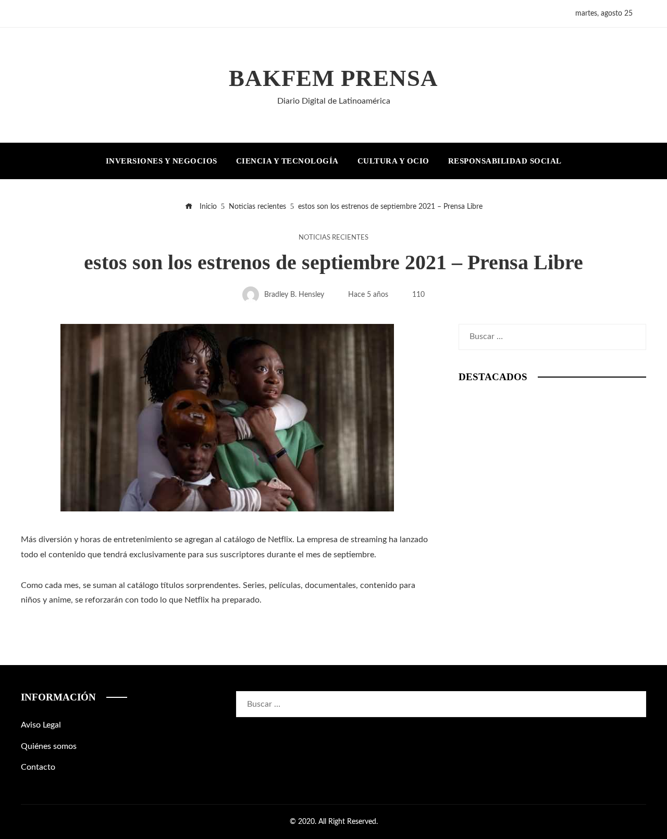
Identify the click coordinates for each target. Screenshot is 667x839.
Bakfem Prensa (333, 78)
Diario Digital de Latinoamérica (333, 101)
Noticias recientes (333, 237)
